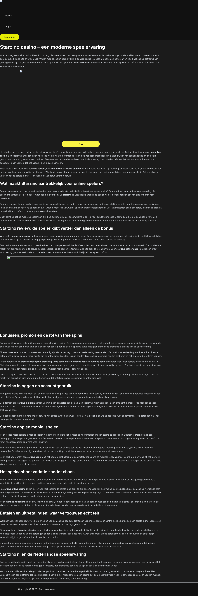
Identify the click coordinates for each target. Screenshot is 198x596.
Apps (8, 26)
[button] (9, 37)
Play (81, 144)
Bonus (8, 15)
